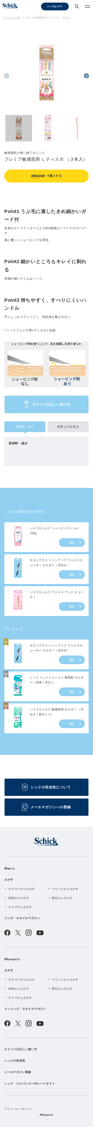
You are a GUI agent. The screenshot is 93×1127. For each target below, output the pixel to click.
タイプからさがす (20, 907)
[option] (46, 82)
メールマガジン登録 (17, 1072)
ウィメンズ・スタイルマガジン (25, 1008)
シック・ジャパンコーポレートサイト (29, 1083)
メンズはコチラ (55, 6)
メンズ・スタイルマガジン (22, 918)
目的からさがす (18, 898)
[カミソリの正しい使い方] (46, 404)
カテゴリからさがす (21, 888)
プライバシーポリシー (18, 1108)
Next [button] (86, 76)
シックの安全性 (14, 1060)
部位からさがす (62, 898)
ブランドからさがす (65, 888)
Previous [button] (6, 76)
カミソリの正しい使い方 (20, 1049)
